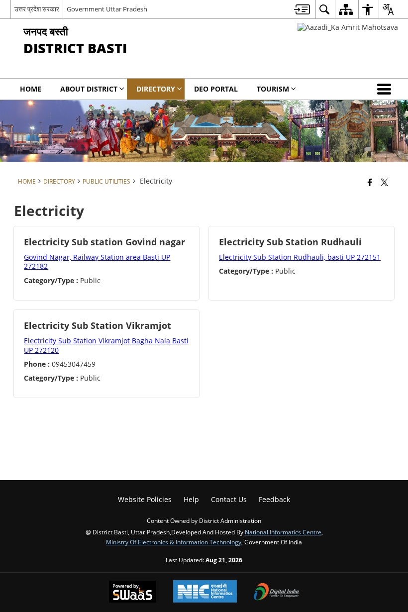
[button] (386, 89)
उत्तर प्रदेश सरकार (36, 8)
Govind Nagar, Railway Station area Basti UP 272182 (97, 261)
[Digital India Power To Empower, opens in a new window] (276, 592)
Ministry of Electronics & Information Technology (173, 542)
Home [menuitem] (30, 89)
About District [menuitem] (88, 89)
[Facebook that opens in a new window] (370, 182)
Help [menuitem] (191, 499)
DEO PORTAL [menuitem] (216, 89)
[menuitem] (302, 9)
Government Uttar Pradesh (107, 8)
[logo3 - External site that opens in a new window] (348, 27)
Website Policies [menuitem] (145, 499)
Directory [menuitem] (155, 89)
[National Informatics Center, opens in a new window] (205, 592)
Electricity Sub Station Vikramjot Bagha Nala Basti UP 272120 (106, 345)
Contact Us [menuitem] (229, 499)
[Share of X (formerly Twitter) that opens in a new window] (384, 182)
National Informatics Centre (283, 532)
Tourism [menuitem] (273, 89)
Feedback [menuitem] (274, 499)
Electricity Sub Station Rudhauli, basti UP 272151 (300, 257)
